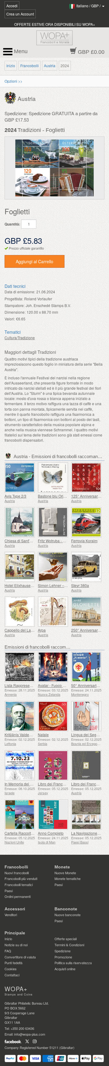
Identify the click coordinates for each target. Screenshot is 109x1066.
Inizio (10, 65)
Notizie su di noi (16, 944)
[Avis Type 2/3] (20, 477)
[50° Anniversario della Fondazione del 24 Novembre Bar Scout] (86, 667)
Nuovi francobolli (17, 872)
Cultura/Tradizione (20, 337)
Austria (49, 65)
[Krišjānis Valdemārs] (20, 716)
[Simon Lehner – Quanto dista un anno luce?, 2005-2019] (53, 567)
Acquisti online (64, 968)
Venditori (11, 914)
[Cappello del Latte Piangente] (20, 611)
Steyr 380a (80, 585)
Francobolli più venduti (21, 878)
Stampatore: (15, 305)
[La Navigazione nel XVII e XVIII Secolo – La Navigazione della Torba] (86, 814)
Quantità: (12, 224)
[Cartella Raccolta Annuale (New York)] (20, 814)
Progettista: (14, 298)
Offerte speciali (65, 938)
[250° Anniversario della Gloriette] (86, 611)
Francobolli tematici (19, 884)
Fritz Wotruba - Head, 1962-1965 (65, 540)
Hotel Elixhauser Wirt (22, 585)
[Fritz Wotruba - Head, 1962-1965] (53, 522)
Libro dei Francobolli (55, 783)
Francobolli (29, 65)
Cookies (11, 968)
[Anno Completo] (53, 814)
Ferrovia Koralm (84, 540)
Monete (62, 866)
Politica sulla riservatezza (73, 962)
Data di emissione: (20, 291)
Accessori (15, 908)
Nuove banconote (67, 914)
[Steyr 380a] (86, 567)
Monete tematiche (67, 878)
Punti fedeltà (13, 962)
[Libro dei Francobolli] (53, 765)
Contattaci (12, 974)
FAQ (8, 950)
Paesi (9, 890)
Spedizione (62, 950)
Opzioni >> (13, 81)
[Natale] (53, 716)
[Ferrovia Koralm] (86, 522)
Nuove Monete (65, 872)
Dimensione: (15, 312)
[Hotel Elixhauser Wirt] (20, 567)
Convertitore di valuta (20, 956)
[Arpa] (53, 611)
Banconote (65, 908)
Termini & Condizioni (69, 944)
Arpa (42, 630)
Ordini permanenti (18, 896)
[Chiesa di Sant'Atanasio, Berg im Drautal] (20, 522)
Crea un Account (20, 13)
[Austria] (11, 97)
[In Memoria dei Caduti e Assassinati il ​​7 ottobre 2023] (20, 765)
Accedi (12, 5)
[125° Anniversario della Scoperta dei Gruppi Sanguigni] (86, 477)
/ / (88, 5)
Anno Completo (51, 833)
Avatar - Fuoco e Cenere (58, 685)
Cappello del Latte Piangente (29, 630)
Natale (43, 734)
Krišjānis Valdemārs (21, 734)
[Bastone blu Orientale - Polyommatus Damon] (53, 477)
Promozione (63, 956)
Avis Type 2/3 (15, 496)
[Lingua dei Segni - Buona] (86, 716)
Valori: (10, 318)
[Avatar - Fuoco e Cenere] (53, 667)
